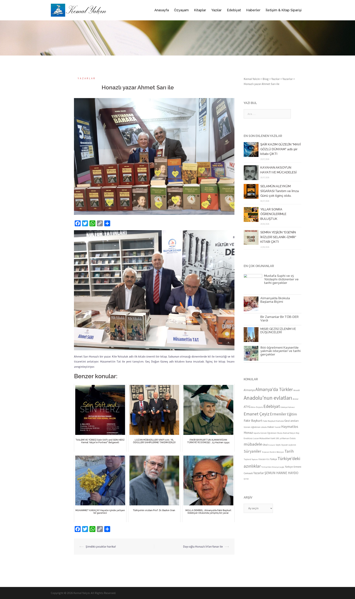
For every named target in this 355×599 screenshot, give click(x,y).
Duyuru (259, 407)
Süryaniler (252, 451)
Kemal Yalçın (289, 433)
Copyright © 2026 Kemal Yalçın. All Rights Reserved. (83, 593)
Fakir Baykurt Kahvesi (273, 420)
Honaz (248, 432)
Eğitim (292, 414)
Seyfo (278, 445)
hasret (278, 427)
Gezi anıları (291, 420)
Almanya (249, 390)
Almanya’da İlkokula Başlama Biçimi (275, 299)
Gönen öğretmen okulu (255, 426)
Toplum (255, 459)
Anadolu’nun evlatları (268, 397)
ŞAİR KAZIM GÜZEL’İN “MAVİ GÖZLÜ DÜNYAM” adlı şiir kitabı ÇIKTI (280, 149)
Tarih (289, 451)
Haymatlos (289, 426)
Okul (265, 444)
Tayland (247, 459)
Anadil (296, 390)
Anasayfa (161, 10)
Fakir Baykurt (253, 420)
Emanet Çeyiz (256, 414)
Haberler (253, 10)
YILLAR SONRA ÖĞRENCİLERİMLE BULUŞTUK (273, 214)
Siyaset (284, 445)
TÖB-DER (262, 459)
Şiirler (246, 479)
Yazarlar (87, 78)
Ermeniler (278, 414)
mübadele (253, 444)
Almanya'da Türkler (274, 389)
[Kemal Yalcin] (91, 10)
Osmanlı (271, 445)
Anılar (295, 398)
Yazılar (216, 10)
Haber (270, 427)
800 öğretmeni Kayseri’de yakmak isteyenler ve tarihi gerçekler (280, 351)
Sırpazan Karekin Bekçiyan (273, 452)
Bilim (253, 407)
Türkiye (273, 459)
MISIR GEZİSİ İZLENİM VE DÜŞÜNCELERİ (278, 330)
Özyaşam (181, 10)
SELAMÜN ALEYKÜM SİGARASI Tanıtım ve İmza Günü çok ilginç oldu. (279, 190)
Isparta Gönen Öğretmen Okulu (268, 433)
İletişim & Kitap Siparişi (284, 10)
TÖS (267, 459)
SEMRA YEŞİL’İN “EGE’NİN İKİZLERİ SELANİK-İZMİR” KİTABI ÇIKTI (278, 237)
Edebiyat (234, 10)
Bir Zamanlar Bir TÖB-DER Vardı (279, 318)
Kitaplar (200, 10)
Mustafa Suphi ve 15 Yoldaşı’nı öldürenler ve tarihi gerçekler (281, 279)
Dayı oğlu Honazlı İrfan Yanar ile (203, 546)
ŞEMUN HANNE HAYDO (281, 473)
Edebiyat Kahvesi (287, 407)
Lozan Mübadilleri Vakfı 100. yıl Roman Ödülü (274, 438)
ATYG (247, 407)
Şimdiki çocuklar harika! (101, 546)
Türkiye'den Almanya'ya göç (272, 467)
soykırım (292, 445)
